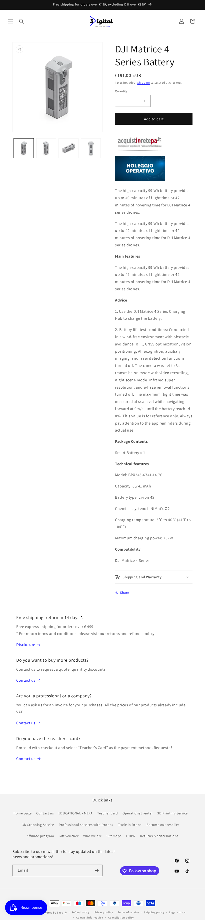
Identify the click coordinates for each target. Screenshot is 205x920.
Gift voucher (68, 836)
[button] (10, 21)
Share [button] (124, 592)
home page (23, 813)
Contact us (26, 680)
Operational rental (137, 813)
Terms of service (128, 912)
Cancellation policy (121, 917)
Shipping (143, 82)
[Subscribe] (96, 870)
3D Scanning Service (38, 824)
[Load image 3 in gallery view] (68, 148)
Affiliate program (40, 836)
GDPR (130, 836)
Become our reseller (162, 824)
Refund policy (81, 912)
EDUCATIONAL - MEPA (75, 813)
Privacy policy (103, 912)
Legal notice (177, 912)
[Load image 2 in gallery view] (46, 148)
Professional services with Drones (86, 824)
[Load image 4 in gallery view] (91, 148)
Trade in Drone (130, 824)
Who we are (92, 836)
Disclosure (25, 644)
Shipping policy (154, 912)
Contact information (89, 917)
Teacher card (107, 813)
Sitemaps (114, 836)
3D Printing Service (172, 813)
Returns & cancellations (159, 836)
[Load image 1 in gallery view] (24, 148)
